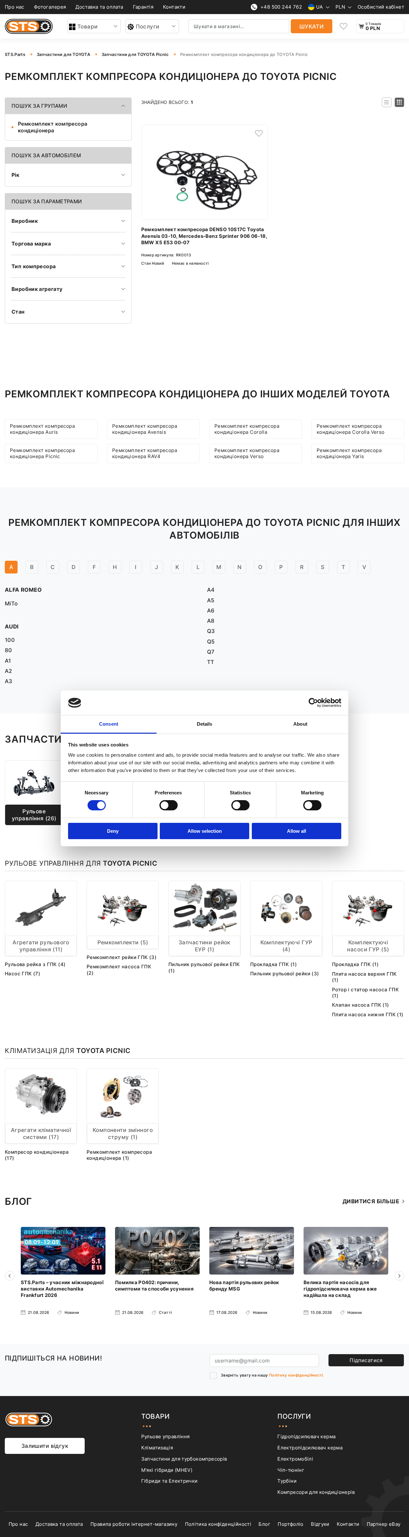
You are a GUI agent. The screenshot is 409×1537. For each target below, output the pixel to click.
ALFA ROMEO (23, 589)
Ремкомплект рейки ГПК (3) (122, 957)
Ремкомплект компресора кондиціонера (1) (119, 1155)
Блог (264, 1524)
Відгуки (320, 1524)
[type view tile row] (386, 102)
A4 (211, 589)
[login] (259, 133)
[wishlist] (343, 26)
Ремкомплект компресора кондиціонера (52, 127)
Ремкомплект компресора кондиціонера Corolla (246, 429)
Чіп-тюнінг (290, 1470)
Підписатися (366, 1360)
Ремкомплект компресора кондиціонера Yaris (349, 453)
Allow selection (205, 831)
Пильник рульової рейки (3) (284, 974)
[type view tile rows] (399, 102)
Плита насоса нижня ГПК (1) (368, 1014)
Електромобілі (295, 1459)
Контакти (174, 7)
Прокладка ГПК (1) (273, 964)
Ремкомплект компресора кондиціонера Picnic (42, 453)
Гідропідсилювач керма (306, 1436)
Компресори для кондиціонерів (316, 1492)
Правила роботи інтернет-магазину (133, 1524)
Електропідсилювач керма (310, 1448)
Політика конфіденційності (218, 1524)
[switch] (168, 805)
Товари (87, 26)
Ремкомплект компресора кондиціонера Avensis (144, 429)
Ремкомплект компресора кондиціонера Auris (42, 429)
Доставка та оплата (99, 7)
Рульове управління (165, 1436)
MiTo (11, 603)
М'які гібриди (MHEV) (167, 1470)
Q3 (211, 631)
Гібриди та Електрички (169, 1481)
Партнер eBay (384, 1524)
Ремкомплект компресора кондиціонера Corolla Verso (351, 429)
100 (10, 639)
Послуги (147, 26)
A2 (8, 670)
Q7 (211, 651)
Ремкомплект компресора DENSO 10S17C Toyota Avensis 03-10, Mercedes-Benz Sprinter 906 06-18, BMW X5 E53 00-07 (204, 236)
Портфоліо (290, 1524)
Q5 (211, 641)
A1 (8, 660)
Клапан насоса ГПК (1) (360, 1005)
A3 (8, 681)
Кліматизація (157, 1448)
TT (210, 662)
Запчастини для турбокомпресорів (184, 1459)
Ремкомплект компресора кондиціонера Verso (246, 453)
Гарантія (143, 7)
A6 (211, 610)
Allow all (296, 831)
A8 (211, 620)
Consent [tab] (108, 724)
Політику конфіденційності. (296, 1375)
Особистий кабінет (381, 7)
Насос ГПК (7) (22, 974)
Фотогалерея (50, 7)
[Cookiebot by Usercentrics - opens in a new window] (313, 702)
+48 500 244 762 (281, 7)
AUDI (12, 626)
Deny (113, 831)
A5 (211, 600)
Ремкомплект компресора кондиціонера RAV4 (144, 453)
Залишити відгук (44, 1445)
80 (8, 650)
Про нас (14, 7)
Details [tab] (204, 724)
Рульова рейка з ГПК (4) (35, 964)
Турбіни (287, 1481)
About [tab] (300, 724)
